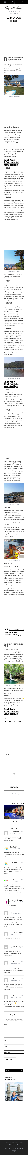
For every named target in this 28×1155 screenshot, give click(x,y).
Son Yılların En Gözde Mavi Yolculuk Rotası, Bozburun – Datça (14, 632)
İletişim (14, 1150)
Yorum (5, 1024)
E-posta (6, 1046)
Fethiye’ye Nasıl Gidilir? (14, 794)
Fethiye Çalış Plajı (14, 786)
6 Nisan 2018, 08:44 (15, 913)
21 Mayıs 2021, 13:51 (15, 997)
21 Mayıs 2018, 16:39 (15, 947)
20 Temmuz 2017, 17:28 (16, 833)
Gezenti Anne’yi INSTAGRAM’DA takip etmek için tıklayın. (12, 162)
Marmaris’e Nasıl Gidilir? (13, 721)
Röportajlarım (17, 1148)
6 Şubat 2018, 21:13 (17, 901)
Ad (5, 1041)
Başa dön (14, 1151)
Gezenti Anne (17, 900)
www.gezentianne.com (15, 1142)
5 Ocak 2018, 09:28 (15, 881)
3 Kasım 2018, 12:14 (15, 963)
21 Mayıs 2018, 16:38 (15, 934)
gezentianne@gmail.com (11, 1079)
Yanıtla (22, 831)
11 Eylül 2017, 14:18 (15, 848)
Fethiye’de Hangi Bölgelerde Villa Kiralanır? (14, 820)
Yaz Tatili (14, 777)
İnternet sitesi (7, 1052)
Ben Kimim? (8, 1148)
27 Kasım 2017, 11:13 (15, 864)
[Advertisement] (14, 40)
